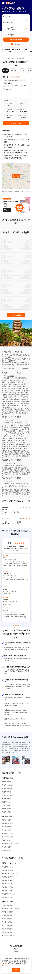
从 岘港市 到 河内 (7, 823)
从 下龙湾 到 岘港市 (8, 935)
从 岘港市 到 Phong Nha (9, 894)
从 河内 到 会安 (6, 805)
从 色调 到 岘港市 (7, 915)
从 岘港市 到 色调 (7, 870)
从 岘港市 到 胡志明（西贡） (11, 874)
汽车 (24, 474)
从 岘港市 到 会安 (7, 877)
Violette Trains (6, 519)
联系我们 (16, 951)
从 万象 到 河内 (6, 827)
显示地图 (16, 176)
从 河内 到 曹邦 (6, 809)
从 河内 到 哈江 (6, 799)
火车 (24, 413)
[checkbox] (12, 44)
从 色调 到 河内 (6, 850)
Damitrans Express (5, 508)
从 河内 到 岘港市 (7, 788)
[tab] (5, 70)
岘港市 (19, 58)
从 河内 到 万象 (6, 812)
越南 (12, 58)
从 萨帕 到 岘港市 (7, 932)
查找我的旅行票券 (16, 40)
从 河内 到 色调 (6, 802)
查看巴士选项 (17, 123)
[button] (29, 3)
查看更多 (16, 625)
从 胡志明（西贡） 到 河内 (10, 844)
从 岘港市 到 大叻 (7, 887)
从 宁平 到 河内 (6, 830)
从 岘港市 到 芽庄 (7, 880)
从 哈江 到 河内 (6, 840)
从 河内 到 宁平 (6, 792)
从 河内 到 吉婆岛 (7, 785)
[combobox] (16, 17)
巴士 (24, 456)
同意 (16, 970)
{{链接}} (4, 963)
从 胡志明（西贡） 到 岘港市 (11, 909)
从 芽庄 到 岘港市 (7, 919)
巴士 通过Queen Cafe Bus (17, 687)
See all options (16, 315)
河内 (9, 58)
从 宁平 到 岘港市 (7, 912)
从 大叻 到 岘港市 (7, 925)
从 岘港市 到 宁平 (7, 884)
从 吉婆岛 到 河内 (7, 833)
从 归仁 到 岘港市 (7, 929)
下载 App (6, 210)
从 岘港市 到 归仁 (7, 890)
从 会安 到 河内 (6, 847)
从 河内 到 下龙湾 (7, 795)
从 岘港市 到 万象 (7, 897)
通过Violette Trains (21, 649)
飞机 (24, 494)
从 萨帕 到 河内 (6, 820)
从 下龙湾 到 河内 (7, 837)
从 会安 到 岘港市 (7, 922)
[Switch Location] (26, 19)
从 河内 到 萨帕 (6, 782)
